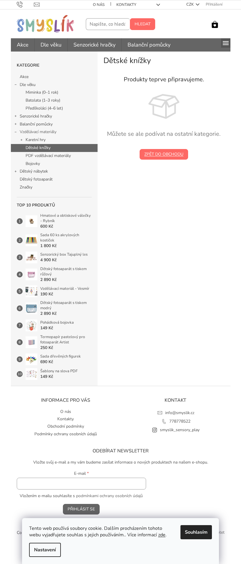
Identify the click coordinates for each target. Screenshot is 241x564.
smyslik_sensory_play (180, 430)
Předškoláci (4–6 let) (44, 108)
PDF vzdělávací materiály (48, 155)
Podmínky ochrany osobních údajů (65, 434)
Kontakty (126, 4)
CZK (190, 4)
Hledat (142, 24)
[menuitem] (22, 45)
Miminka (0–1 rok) (42, 92)
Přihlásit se (81, 509)
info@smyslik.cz (179, 413)
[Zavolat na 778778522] (25, 4)
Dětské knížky (38, 147)
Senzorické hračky (36, 116)
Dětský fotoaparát (36, 179)
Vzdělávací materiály (38, 132)
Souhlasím (196, 532)
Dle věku (28, 84)
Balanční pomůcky (36, 124)
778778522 (179, 421)
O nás (99, 4)
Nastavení (45, 550)
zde (161, 535)
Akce (24, 77)
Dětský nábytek (34, 171)
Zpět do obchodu (163, 154)
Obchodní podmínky (65, 426)
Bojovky (33, 163)
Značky (26, 187)
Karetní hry (36, 140)
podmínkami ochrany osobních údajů (109, 496)
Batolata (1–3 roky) (43, 100)
